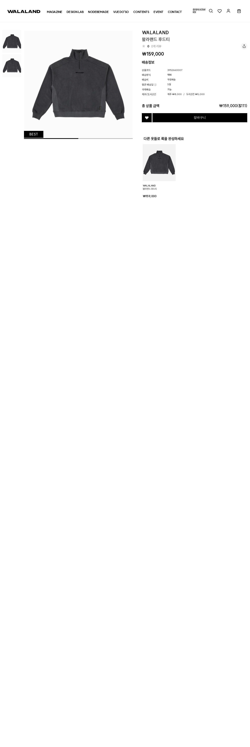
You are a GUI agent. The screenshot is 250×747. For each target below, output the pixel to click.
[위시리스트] (219, 11)
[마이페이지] (228, 11)
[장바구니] (239, 11)
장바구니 (200, 118)
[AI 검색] (210, 11)
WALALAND (155, 32)
